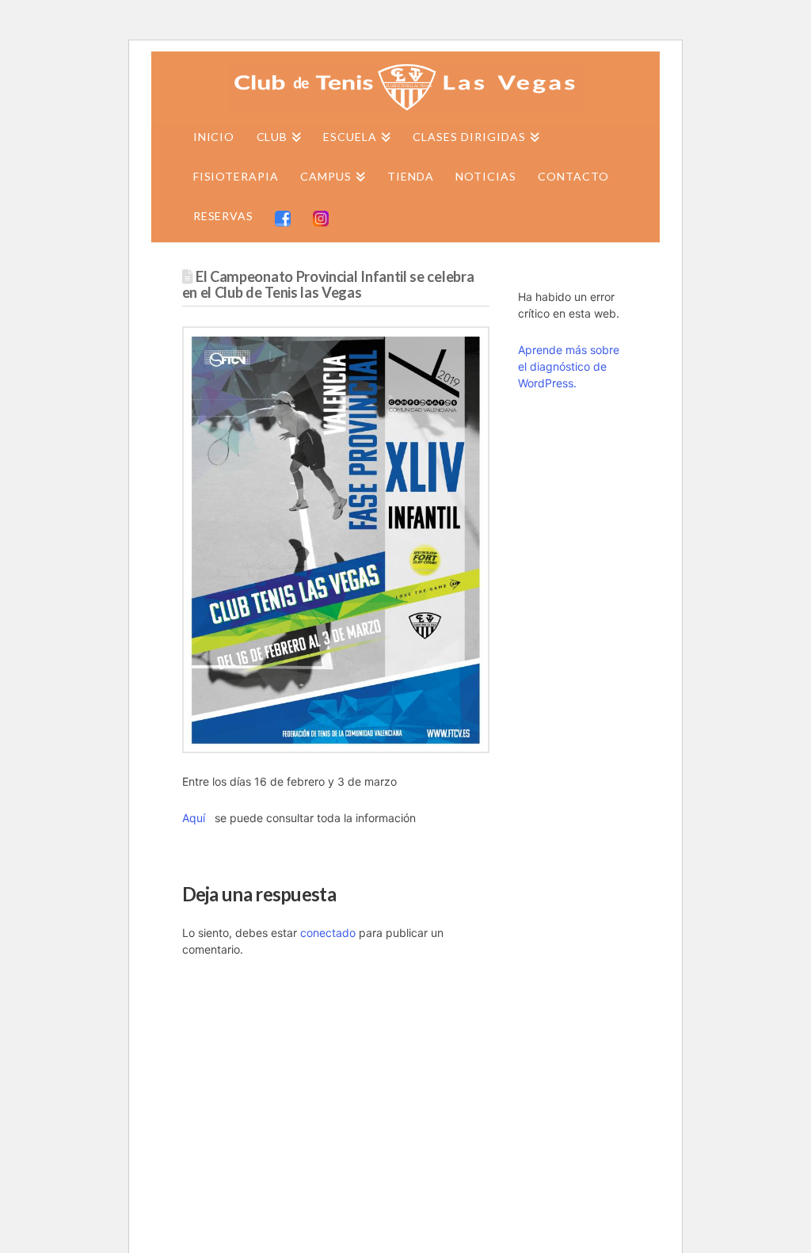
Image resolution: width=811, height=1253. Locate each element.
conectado (328, 932)
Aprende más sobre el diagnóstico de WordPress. (568, 366)
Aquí (195, 818)
